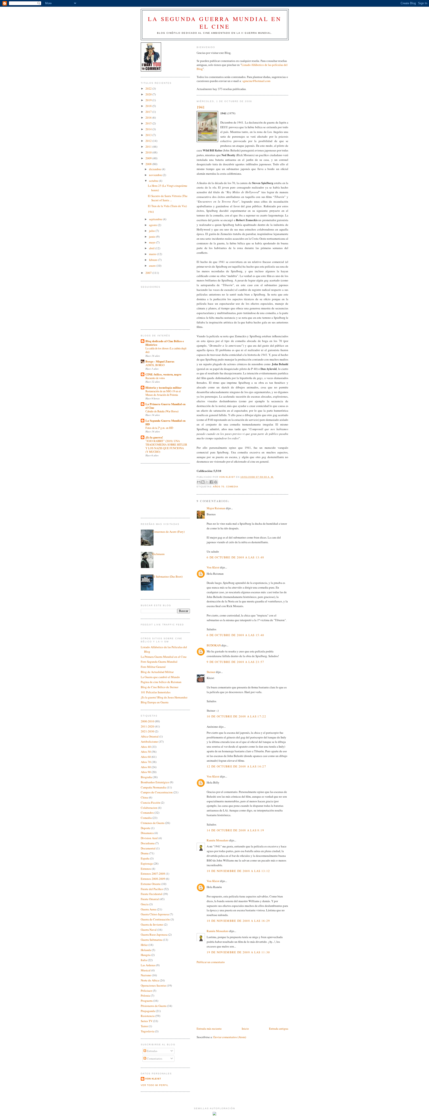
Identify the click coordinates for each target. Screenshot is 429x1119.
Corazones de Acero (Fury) (168, 532)
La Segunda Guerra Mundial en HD (165, 422)
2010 (148, 152)
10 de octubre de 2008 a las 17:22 (236, 716)
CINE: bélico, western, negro (163, 374)
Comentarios (154, 1058)
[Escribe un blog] (203, 482)
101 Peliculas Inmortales (155, 692)
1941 (151, 212)
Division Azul (149, 838)
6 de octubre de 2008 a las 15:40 (235, 635)
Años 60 (146, 757)
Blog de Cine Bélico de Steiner (159, 687)
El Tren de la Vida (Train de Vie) (167, 206)
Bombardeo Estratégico (155, 782)
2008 (148, 164)
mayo (152, 242)
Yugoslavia (147, 1031)
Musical (146, 970)
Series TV (146, 1021)
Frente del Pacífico (152, 889)
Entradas (151, 1051)
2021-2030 (147, 731)
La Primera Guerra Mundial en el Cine (165, 406)
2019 (148, 100)
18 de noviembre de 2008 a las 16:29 (238, 921)
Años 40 (146, 747)
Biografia (146, 777)
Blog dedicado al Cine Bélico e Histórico (164, 343)
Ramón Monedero (218, 840)
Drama (145, 853)
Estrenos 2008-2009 (153, 879)
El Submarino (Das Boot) (167, 576)
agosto (153, 225)
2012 (148, 141)
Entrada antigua (278, 1029)
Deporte (145, 828)
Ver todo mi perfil (154, 1085)
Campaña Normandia (153, 787)
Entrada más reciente (209, 1029)
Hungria (146, 955)
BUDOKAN (214, 645)
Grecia (145, 904)
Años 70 (218, 486)
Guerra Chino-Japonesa (155, 914)
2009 (148, 158)
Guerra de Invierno (152, 924)
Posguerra (147, 1001)
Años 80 (146, 767)
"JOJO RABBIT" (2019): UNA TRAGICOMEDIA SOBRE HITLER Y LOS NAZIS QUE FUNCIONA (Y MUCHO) (166, 446)
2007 (148, 273)
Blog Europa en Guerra (154, 702)
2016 (148, 117)
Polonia (145, 995)
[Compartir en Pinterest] (215, 482)
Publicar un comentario (211, 962)
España (145, 858)
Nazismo (146, 975)
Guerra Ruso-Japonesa (154, 934)
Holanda (146, 950)
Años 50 (146, 752)
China (144, 797)
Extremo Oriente (151, 884)
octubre (154, 181)
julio (152, 231)
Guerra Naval (149, 930)
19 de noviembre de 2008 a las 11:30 (238, 952)
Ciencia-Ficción (150, 802)
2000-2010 (147, 721)
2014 (148, 129)
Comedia (232, 486)
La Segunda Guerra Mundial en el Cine (215, 22)
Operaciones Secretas (153, 985)
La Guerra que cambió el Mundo (160, 677)
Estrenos (146, 869)
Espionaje (147, 863)
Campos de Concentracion (157, 792)
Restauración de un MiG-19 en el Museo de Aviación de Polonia (163, 392)
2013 (148, 135)
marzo (153, 254)
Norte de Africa (150, 980)
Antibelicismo (149, 742)
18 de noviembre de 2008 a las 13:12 (238, 871)
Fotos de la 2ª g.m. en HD (159, 428)
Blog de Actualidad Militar (157, 672)
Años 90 (146, 772)
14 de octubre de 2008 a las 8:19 (235, 830)
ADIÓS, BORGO (155, 365)
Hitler (144, 945)
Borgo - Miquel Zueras (159, 361)
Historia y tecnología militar (163, 387)
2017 (148, 112)
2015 (148, 123)
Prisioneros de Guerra (153, 1006)
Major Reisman (216, 508)
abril (152, 248)
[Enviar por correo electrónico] (198, 482)
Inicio (245, 1029)
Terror (144, 1026)
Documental (148, 848)
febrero (153, 260)
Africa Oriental (150, 736)
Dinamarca (147, 833)
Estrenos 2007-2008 (153, 874)
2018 (148, 106)
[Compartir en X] (207, 482)
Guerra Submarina (151, 940)
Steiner (211, 672)
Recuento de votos (155, 378)
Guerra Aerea (148, 909)
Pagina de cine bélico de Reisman (161, 682)
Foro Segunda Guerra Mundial (159, 662)
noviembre (156, 175)
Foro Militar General (153, 667)
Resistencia (148, 1016)
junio (152, 237)
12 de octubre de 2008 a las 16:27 (236, 766)
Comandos (147, 813)
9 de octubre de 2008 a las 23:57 (235, 662)
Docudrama (148, 843)
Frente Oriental (150, 899)
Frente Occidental (151, 894)
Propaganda (148, 1011)
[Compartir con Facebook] (211, 482)
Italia (144, 960)
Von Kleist (213, 567)
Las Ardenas (148, 965)
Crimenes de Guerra (152, 823)
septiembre (156, 219)
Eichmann (158, 554)
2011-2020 (147, 726)
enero (152, 266)
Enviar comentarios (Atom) (229, 1037)
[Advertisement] (230, 995)
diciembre (155, 169)
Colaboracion (149, 808)
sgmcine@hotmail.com (256, 81)
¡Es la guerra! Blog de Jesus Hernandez (164, 697)
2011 (148, 147)
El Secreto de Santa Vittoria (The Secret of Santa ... (167, 198)
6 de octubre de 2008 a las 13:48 (235, 557)
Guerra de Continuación (155, 919)
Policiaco (146, 991)
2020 (148, 94)
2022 (148, 88)
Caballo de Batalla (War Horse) (162, 411)
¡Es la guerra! (154, 437)
